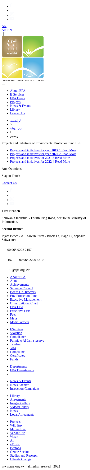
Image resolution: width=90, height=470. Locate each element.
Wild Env (16, 425)
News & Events (20, 105)
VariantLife (17, 433)
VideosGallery (19, 407)
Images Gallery (20, 403)
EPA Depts (17, 98)
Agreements (18, 399)
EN (9, 30)
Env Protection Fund (23, 296)
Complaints (17, 352)
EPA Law (16, 307)
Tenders (15, 344)
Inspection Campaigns (24, 388)
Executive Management (25, 299)
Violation (16, 333)
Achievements (19, 284)
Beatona (15, 448)
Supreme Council (21, 288)
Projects (15, 102)
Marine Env (18, 429)
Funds (14, 359)
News (14, 411)
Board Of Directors (23, 292)
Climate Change (20, 459)
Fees (13, 314)
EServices (16, 329)
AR (4, 26)
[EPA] (23, 80)
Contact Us (17, 113)
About (14, 280)
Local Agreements (22, 414)
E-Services (17, 94)
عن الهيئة (16, 128)
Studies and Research (24, 455)
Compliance (18, 336)
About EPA (18, 90)
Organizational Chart (24, 303)
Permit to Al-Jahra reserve (27, 340)
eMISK (15, 444)
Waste (14, 436)
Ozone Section (20, 451)
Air (12, 440)
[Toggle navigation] (3, 84)
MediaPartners (19, 322)
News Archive (19, 385)
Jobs (13, 348)
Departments (18, 366)
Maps (13, 318)
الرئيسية (16, 120)
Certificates (17, 355)
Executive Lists (20, 311)
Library (15, 109)
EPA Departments (22, 370)
